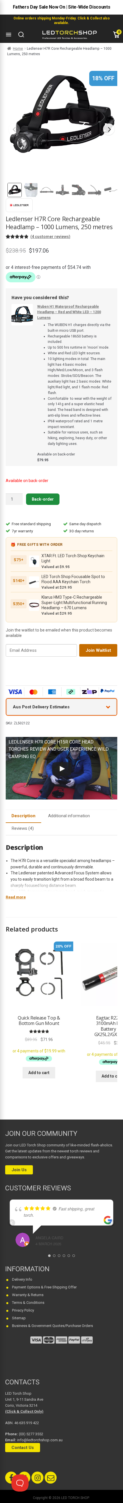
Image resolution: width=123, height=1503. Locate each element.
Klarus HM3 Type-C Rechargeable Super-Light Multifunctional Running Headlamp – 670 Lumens (74, 602)
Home (18, 49)
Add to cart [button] (38, 1072)
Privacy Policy (23, 1310)
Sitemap (19, 1318)
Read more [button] (16, 897)
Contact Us (22, 1447)
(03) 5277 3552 (31, 1434)
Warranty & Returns (27, 1295)
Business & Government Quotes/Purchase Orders (52, 1326)
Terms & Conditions (28, 1302)
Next (108, 129)
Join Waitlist (98, 650)
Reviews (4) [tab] (22, 828)
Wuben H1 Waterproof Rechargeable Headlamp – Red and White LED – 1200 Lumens (69, 312)
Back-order (43, 499)
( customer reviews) (50, 236)
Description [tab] (23, 815)
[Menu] (8, 34)
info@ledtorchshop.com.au (40, 1440)
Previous (14, 129)
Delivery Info (22, 1279)
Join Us (19, 1169)
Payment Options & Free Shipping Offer (44, 1287)
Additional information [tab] (69, 815)
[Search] (21, 34)
